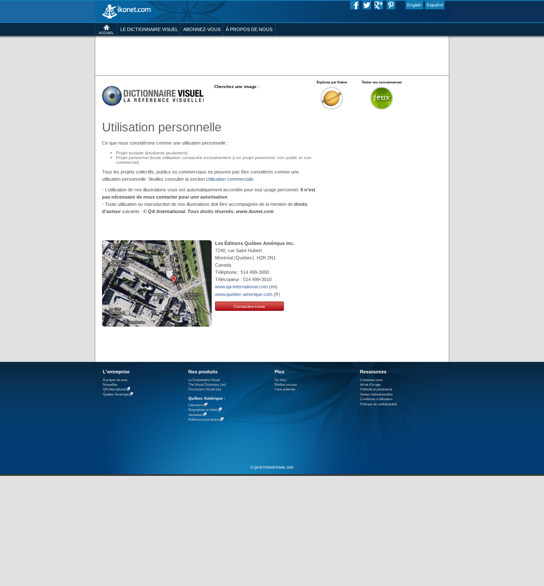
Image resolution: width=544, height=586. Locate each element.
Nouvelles (110, 385)
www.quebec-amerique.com (243, 294)
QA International (114, 390)
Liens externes (285, 389)
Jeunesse (195, 415)
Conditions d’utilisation (376, 399)
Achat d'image (370, 385)
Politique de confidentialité (378, 404)
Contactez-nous (249, 306)
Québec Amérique (116, 394)
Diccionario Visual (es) (204, 389)
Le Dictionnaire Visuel (204, 380)
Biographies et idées (202, 410)
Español (435, 5)
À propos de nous (115, 380)
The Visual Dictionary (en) (207, 385)
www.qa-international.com (241, 286)
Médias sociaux (286, 385)
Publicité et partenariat (376, 389)
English (414, 5)
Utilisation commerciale (229, 179)
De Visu (280, 380)
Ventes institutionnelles (376, 394)
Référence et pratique (203, 420)
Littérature (195, 405)
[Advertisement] (271, 55)
